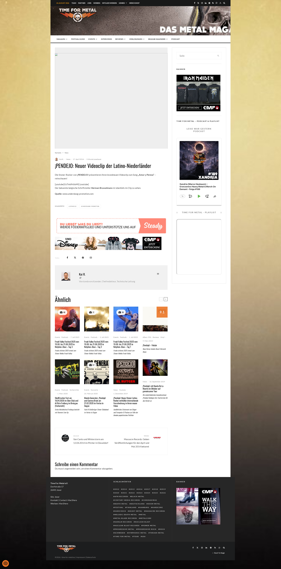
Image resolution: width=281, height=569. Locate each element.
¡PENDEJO (73, 206)
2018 (155, 489)
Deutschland (138, 504)
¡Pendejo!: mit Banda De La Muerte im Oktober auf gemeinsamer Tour (153, 388)
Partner (81, 3)
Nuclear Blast (142, 522)
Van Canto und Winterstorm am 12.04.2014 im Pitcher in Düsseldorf (90, 439)
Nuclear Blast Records (127, 525)
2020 (117, 493)
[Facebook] (194, 3)
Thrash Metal (157, 533)
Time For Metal (123, 536)
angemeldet (70, 468)
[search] (218, 55)
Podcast (175, 39)
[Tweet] (75, 258)
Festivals (64, 337)
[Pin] (83, 258)
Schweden (120, 533)
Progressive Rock (146, 529)
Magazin (61, 39)
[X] (198, 3)
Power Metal (149, 525)
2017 (148, 489)
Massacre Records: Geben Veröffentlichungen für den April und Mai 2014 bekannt (131, 441)
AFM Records (121, 496)
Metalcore (145, 518)
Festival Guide (78, 39)
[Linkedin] (206, 3)
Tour (136, 536)
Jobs (89, 3)
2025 (155, 493)
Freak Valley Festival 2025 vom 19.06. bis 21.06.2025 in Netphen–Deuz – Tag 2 (96, 344)
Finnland (131, 507)
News (68, 159)
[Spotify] (209, 3)
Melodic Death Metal (126, 514)
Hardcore (157, 507)
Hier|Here (72, 500)
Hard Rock (120, 511)
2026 (163, 493)
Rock (162, 529)
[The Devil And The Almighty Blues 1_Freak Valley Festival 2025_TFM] (67, 319)
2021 (124, 493)
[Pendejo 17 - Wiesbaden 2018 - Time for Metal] (155, 367)
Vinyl (162, 337)
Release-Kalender (156, 39)
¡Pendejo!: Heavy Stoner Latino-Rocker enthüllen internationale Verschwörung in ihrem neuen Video (125, 402)
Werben (96, 3)
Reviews (119, 39)
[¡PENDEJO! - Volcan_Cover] (155, 319)
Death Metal (121, 504)
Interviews (106, 39)
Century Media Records (127, 500)
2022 (132, 493)
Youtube (122, 390)
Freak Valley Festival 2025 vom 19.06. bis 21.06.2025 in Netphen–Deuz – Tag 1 (125, 344)
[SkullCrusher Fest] (67, 371)
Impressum (80, 557)
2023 (140, 493)
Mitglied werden (109, 3)
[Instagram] (202, 3)
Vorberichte (74, 390)
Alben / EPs (147, 337)
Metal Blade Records (126, 518)
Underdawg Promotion (90, 206)
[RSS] (213, 3)
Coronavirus (150, 500)
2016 (140, 489)
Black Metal (137, 496)
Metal (143, 514)
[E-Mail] (91, 258)
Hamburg (144, 507)
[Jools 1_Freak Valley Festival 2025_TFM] (125, 319)
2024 (148, 493)
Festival (119, 507)
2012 (117, 489)
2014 (124, 489)
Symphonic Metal (137, 533)
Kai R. (61, 159)
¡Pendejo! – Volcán (150, 345)
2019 (163, 489)
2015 (132, 489)
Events (91, 39)
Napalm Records (123, 522)
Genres (122, 3)
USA (144, 536)
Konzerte (94, 390)
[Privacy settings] (5, 563)
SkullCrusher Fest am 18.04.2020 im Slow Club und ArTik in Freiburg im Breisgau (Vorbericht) (66, 402)
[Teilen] (67, 258)
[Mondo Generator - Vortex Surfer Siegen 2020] (96, 371)
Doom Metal (154, 504)
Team (74, 3)
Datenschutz (91, 557)
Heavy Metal (135, 511)
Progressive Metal (124, 529)
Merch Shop (134, 3)
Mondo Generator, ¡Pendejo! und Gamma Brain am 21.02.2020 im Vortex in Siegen (95, 402)
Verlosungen (135, 39)
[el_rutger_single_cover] (125, 371)
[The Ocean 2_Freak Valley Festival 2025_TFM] (96, 319)
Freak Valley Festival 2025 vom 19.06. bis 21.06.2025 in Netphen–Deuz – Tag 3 (67, 344)
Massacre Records (155, 511)
